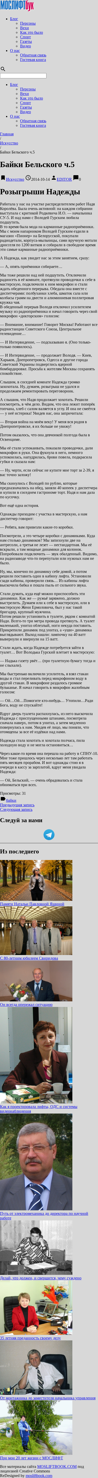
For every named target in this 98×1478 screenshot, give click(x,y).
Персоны (28, 23)
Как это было (31, 32)
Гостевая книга (33, 59)
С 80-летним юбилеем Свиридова (29, 958)
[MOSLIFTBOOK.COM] (17, 10)
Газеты (26, 41)
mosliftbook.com (39, 1475)
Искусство (9, 143)
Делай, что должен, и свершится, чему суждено (40, 1278)
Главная (7, 134)
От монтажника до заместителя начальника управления (47, 1398)
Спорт (25, 37)
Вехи (24, 28)
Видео (25, 46)
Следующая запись (16, 809)
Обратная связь (33, 55)
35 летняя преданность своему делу (30, 1338)
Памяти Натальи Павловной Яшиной (32, 904)
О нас (15, 50)
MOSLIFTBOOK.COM (57, 1466)
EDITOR (64, 179)
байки (11, 800)
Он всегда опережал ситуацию (26, 1004)
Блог (14, 19)
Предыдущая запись (17, 805)
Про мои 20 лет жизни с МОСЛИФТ (31, 1458)
